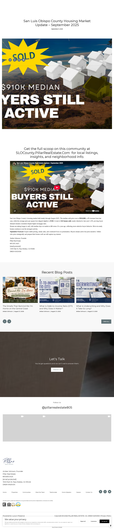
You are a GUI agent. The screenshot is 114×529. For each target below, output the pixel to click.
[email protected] (15, 246)
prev (5, 321)
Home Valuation (66, 492)
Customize (94, 521)
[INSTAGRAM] (105, 491)
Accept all (104, 521)
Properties (15, 492)
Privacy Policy (106, 516)
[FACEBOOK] (100, 491)
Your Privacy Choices (57, 527)
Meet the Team (40, 492)
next (9, 321)
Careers (78, 492)
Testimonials (53, 492)
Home (5, 492)
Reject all (83, 521)
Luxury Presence (18, 516)
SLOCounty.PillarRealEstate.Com (43, 153)
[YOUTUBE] (109, 491)
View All (106, 321)
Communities (27, 492)
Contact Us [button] (57, 369)
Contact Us (89, 492)
